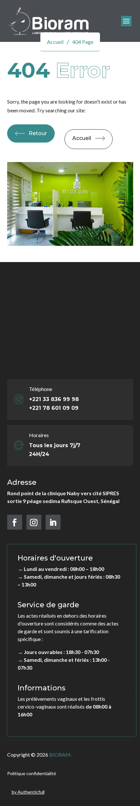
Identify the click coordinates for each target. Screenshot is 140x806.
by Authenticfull (28, 792)
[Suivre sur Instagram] (33, 522)
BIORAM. (60, 754)
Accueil (81, 138)
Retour (38, 133)
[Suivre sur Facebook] (14, 522)
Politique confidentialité (31, 773)
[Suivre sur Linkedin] (53, 522)
